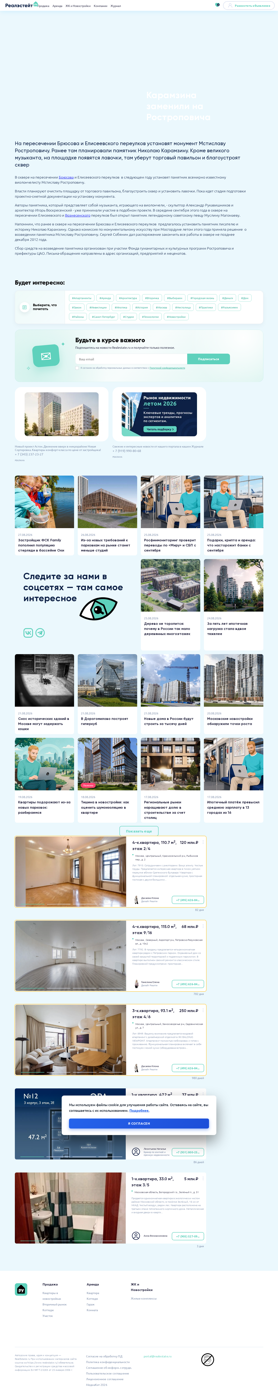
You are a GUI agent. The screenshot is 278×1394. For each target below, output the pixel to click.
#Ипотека (121, 307)
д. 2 (143, 859)
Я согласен (139, 1123)
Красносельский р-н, (174, 855)
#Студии (128, 316)
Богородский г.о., (168, 1192)
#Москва (161, 307)
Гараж (91, 1304)
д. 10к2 (144, 943)
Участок (48, 1315)
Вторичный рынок (55, 1304)
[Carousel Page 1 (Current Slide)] (33, 904)
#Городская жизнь (202, 298)
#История (141, 307)
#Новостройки (176, 316)
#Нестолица (183, 307)
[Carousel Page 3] (85, 904)
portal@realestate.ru (158, 1356)
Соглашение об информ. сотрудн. (109, 1367)
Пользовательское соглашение (107, 1373)
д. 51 (196, 1192)
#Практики (206, 307)
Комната (92, 1310)
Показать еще (139, 831)
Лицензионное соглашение (105, 1379)
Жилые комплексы (144, 1298)
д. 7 (142, 1027)
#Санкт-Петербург (103, 316)
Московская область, (146, 1192)
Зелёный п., (186, 1192)
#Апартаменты (81, 298)
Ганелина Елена (150, 982)
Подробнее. (139, 1110)
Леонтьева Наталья (155, 1148)
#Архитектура (128, 298)
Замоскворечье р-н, (173, 1023)
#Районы (78, 316)
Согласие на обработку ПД (104, 1356)
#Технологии (150, 316)
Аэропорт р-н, (166, 939)
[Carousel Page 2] (59, 904)
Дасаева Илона (150, 897)
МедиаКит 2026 (96, 1384)
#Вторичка (152, 298)
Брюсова (66, 177)
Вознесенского (77, 215)
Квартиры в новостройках (52, 1295)
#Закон (76, 307)
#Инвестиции (98, 307)
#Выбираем (174, 298)
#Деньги (227, 298)
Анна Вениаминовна (155, 1235)
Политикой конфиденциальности (167, 367)
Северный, (152, 939)
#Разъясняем (229, 307)
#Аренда (105, 298)
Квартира (93, 1293)
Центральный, (154, 855)
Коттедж (48, 1310)
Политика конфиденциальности (108, 1362)
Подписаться (208, 359)
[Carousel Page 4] (111, 904)
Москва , (140, 855)
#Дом (244, 298)
